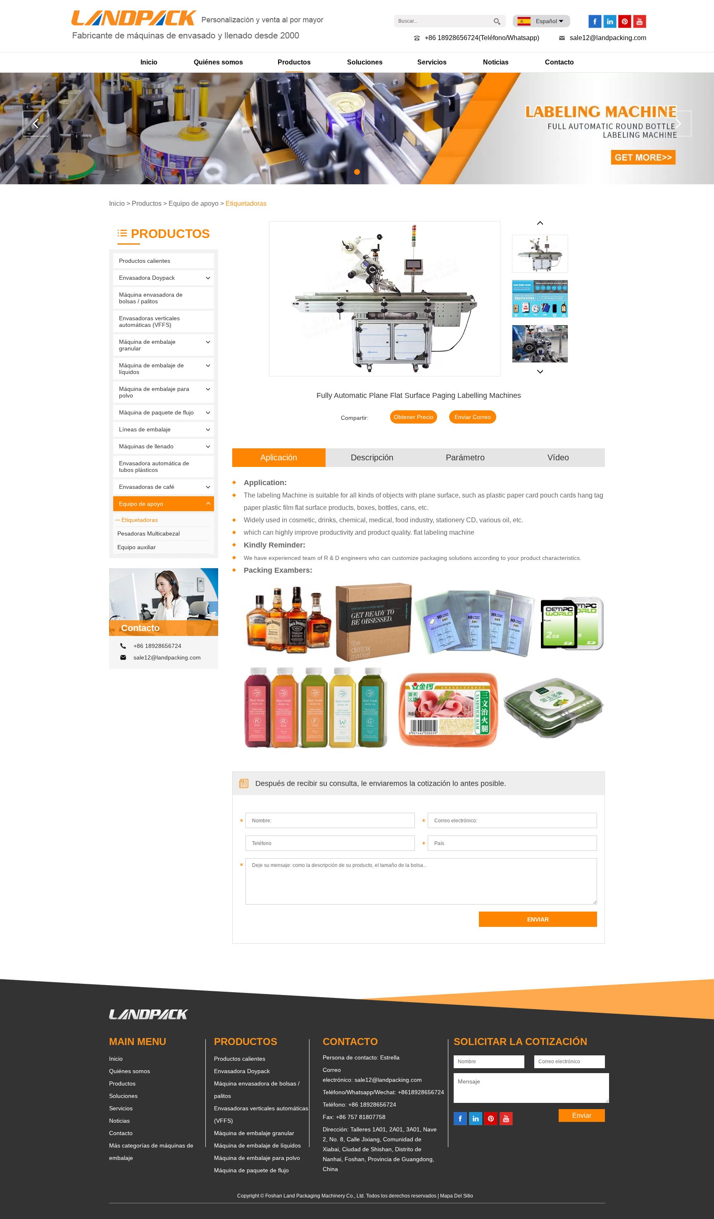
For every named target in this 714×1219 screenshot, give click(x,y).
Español (546, 21)
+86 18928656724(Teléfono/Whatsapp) (482, 37)
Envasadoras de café (146, 486)
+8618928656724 (421, 1092)
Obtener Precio (413, 417)
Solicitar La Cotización (520, 1041)
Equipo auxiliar (136, 547)
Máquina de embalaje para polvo (154, 392)
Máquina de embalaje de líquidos (151, 368)
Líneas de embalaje (145, 429)
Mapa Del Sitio (456, 1196)
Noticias (496, 62)
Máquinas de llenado (146, 446)
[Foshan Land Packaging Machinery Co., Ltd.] (148, 1017)
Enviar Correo (473, 417)
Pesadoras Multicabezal (148, 533)
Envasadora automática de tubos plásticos (154, 466)
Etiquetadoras (246, 203)
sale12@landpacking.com (608, 37)
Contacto (559, 62)
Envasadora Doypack (147, 277)
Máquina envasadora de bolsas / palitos (151, 298)
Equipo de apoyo (194, 203)
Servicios (432, 62)
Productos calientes (144, 260)
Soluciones (365, 62)
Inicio (148, 62)
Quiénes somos (218, 62)
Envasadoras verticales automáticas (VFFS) (149, 321)
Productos (294, 62)
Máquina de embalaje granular (147, 345)
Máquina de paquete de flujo (156, 412)
